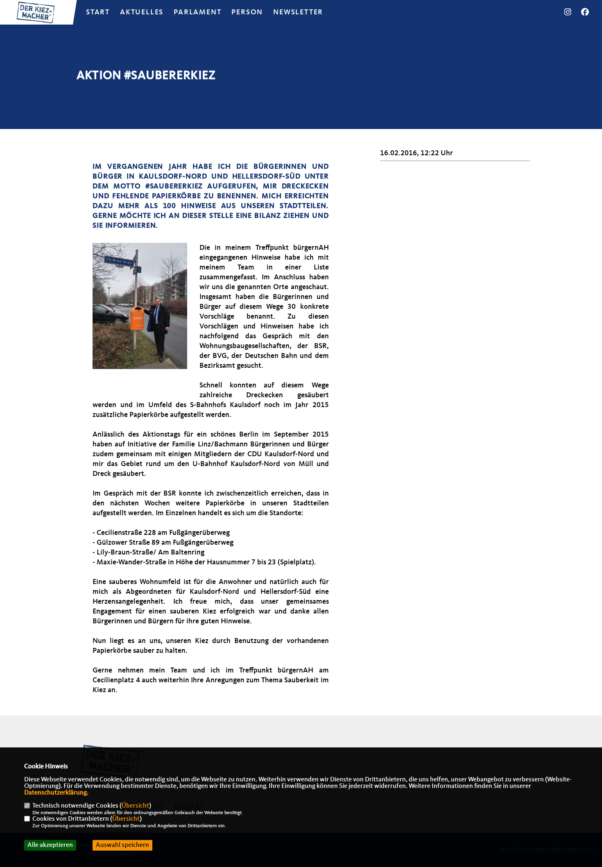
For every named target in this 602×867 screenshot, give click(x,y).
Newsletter (298, 12)
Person (247, 12)
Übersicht (135, 806)
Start (98, 12)
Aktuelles (141, 12)
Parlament (197, 12)
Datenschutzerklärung (55, 793)
